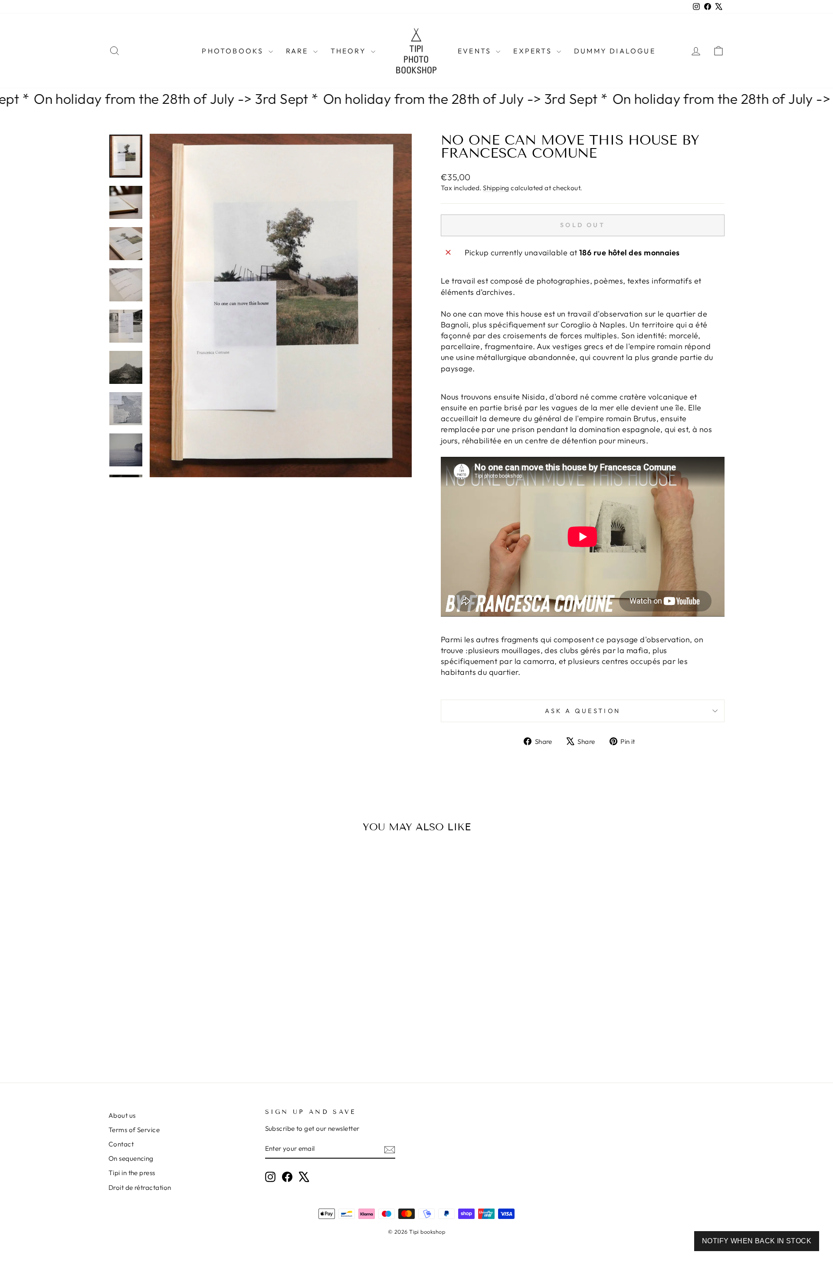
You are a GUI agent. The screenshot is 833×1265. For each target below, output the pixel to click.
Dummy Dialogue (615, 50)
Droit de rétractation (139, 1187)
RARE (298, 50)
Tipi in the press (131, 1173)
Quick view (182, 991)
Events (476, 50)
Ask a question (582, 711)
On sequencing (131, 1158)
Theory (350, 50)
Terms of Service (134, 1130)
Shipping (496, 188)
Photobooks (234, 50)
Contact (121, 1144)
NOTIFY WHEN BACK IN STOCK (756, 1241)
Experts (533, 50)
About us (122, 1115)
